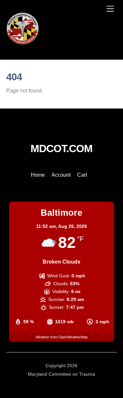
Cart (82, 175)
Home (38, 175)
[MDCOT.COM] (22, 42)
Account (61, 175)
